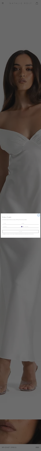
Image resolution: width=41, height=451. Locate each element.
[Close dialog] (38, 215)
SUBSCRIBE (20, 231)
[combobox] (22, 227)
